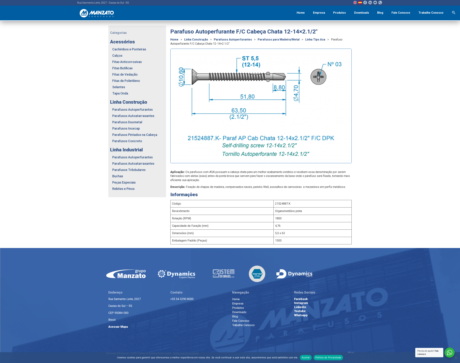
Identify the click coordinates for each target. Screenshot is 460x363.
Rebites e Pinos (123, 189)
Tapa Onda (120, 93)
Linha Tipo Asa (315, 39)
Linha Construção (196, 39)
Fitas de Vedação (125, 74)
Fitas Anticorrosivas (127, 62)
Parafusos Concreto (127, 141)
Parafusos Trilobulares (129, 170)
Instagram (301, 303)
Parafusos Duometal (127, 122)
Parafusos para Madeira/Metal (279, 39)
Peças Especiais (124, 182)
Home (301, 12)
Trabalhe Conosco (430, 12)
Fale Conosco (401, 12)
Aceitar (306, 357)
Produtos (339, 12)
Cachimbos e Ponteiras (129, 49)
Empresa (319, 12)
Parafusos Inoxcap (126, 128)
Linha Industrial (126, 149)
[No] (455, 357)
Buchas (117, 176)
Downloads (361, 12)
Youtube (300, 311)
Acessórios (122, 41)
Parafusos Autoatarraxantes (133, 116)
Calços (117, 55)
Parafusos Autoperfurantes (233, 39)
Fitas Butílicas (122, 68)
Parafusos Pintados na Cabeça (134, 135)
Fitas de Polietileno (126, 81)
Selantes (118, 87)
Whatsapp (301, 315)
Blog (380, 12)
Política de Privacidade (328, 357)
